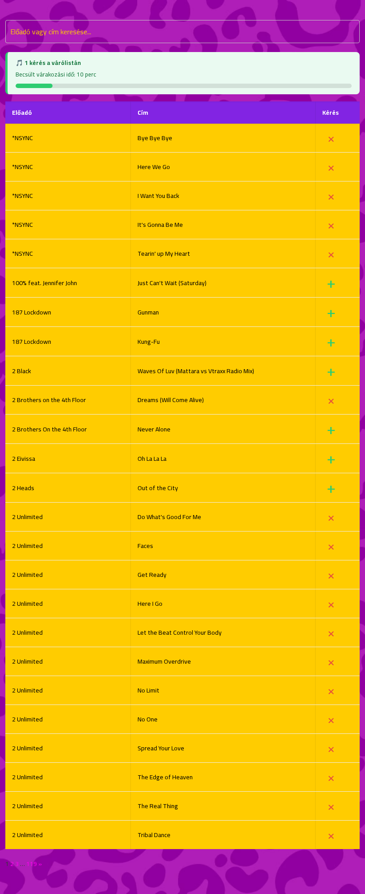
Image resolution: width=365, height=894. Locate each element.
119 (31, 864)
